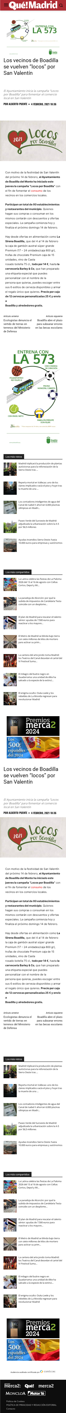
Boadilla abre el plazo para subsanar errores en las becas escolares (48, 324)
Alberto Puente (18, 104)
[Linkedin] (47, 111)
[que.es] (33, 5)
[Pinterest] (23, 111)
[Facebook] (7, 111)
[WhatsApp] (31, 111)
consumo (36, 190)
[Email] (55, 111)
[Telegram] (39, 111)
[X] (15, 111)
